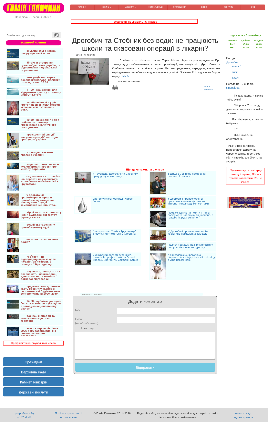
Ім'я (77, 310)
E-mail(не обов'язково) (86, 321)
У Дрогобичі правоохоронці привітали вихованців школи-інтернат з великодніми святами (188, 201)
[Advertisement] (145, 124)
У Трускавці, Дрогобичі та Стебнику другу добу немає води (115, 175)
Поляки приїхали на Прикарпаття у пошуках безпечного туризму (190, 246)
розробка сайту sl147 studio (25, 415)
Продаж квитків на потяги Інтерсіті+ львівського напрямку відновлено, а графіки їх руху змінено (190, 215)
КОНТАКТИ (228, 7)
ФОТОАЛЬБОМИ (155, 7)
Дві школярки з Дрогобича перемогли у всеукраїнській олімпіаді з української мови (191, 257)
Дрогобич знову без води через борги (112, 200)
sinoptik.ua (233, 87)
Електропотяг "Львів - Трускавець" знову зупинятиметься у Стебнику (114, 233)
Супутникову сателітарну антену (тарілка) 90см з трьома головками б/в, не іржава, (245, 176)
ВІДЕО (204, 7)
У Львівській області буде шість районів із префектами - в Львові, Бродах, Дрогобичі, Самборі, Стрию (116, 257)
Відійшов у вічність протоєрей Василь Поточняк (187, 175)
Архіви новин (68, 417)
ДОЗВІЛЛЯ (130, 7)
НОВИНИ (106, 7)
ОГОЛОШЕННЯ (179, 7)
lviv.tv (125, 76)
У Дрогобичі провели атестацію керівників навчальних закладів (188, 233)
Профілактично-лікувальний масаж (134, 21)
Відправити (145, 367)
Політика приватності (68, 413)
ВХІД (253, 7)
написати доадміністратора (243, 415)
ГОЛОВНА (82, 7)
